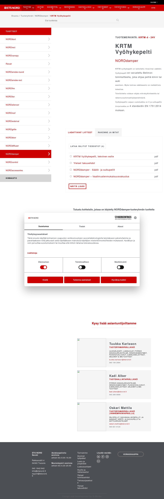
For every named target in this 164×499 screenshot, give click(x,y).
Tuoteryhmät (27, 15)
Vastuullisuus (84, 8)
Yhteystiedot (120, 8)
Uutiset (40, 8)
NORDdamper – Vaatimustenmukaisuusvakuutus (101, 176)
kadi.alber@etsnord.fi (118, 391)
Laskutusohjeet (84, 467)
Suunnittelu (52, 8)
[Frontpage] (12, 8)
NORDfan (10, 96)
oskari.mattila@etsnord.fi (119, 424)
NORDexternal (12, 121)
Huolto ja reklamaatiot (83, 471)
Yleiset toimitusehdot (83, 476)
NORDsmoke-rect (14, 80)
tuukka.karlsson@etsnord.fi (120, 359)
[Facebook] (103, 457)
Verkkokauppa (139, 8)
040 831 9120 (115, 427)
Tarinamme (82, 453)
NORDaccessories (14, 170)
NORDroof (10, 112)
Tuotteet (27, 8)
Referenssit (69, 8)
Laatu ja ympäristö (81, 462)
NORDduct (11, 39)
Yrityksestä (103, 8)
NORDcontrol (12, 162)
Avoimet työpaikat (81, 457)
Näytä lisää (77, 186)
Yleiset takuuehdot (84, 163)
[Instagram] (107, 457)
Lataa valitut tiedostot (87, 146)
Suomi (153, 2)
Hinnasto (11, 178)
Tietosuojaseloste (84, 481)
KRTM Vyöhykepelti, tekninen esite (94, 156)
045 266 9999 (115, 394)
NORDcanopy (12, 55)
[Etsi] (118, 20)
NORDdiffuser (12, 145)
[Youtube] (99, 461)
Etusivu (15, 15)
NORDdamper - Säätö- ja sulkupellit (94, 169)
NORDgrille (11, 129)
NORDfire (10, 88)
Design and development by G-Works (82, 496)
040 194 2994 (115, 362)
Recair (9, 63)
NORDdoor (11, 137)
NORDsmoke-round (15, 71)
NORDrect (10, 47)
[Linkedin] (99, 457)
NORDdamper (41, 15)
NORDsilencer (12, 104)
